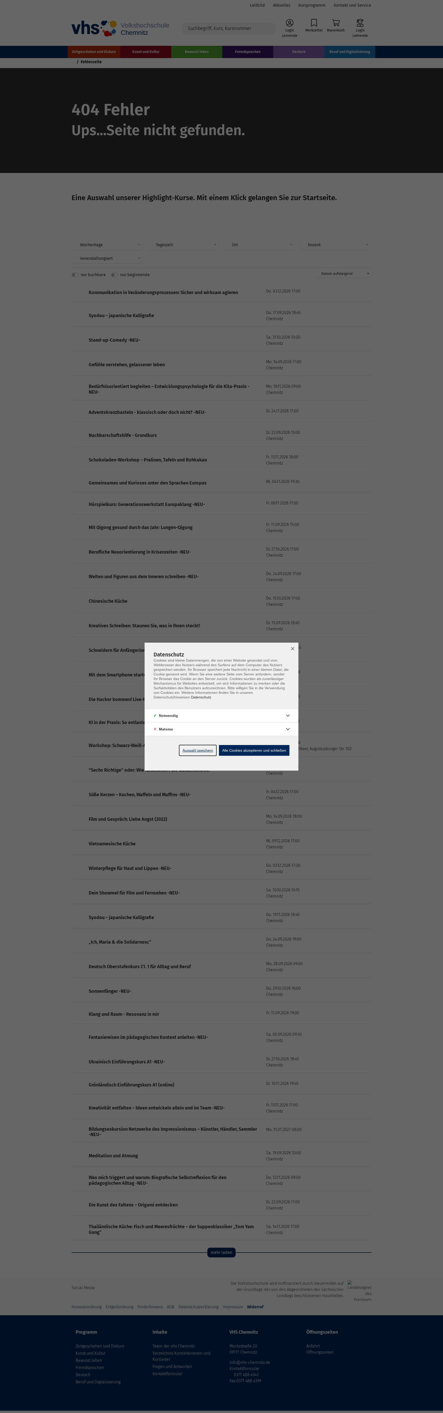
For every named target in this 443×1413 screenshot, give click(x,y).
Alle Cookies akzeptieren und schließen (254, 750)
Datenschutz (201, 697)
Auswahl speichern (198, 750)
